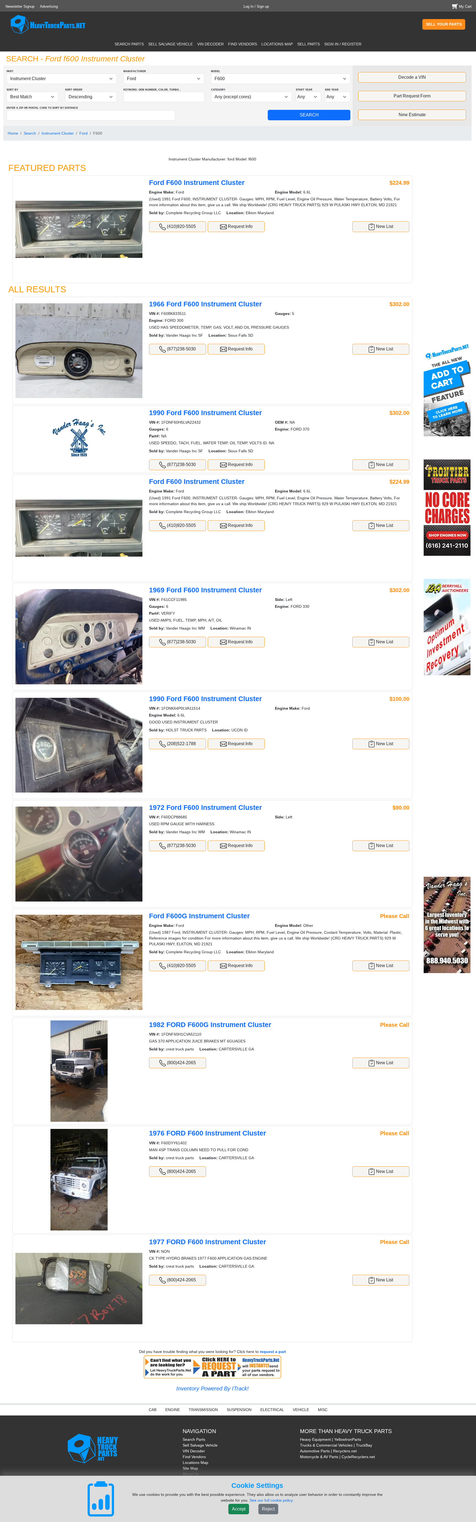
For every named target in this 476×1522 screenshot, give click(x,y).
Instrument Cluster (58, 133)
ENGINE (172, 1409)
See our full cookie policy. (272, 1500)
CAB (152, 1409)
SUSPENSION (239, 1409)
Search (30, 133)
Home (13, 133)
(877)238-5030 (181, 349)
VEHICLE (301, 1409)
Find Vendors (194, 1457)
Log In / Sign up (256, 6)
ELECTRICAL (272, 1409)
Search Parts (194, 1439)
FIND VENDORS (242, 44)
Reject (268, 1509)
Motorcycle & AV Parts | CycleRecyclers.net (337, 1457)
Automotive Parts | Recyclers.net (328, 1451)
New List (384, 226)
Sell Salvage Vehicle (200, 1445)
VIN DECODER (210, 44)
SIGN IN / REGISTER (342, 44)
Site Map (190, 1468)
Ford (83, 133)
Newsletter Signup (20, 6)
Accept (238, 1509)
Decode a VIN (412, 77)
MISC (323, 1409)
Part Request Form (412, 96)
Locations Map (195, 1462)
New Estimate (412, 114)
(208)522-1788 (181, 743)
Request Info (240, 226)
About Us (191, 1474)
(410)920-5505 (181, 226)
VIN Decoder (194, 1451)
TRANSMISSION (203, 1409)
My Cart (465, 6)
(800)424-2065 (181, 1062)
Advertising (49, 6)
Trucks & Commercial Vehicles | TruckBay (336, 1445)
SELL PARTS (308, 44)
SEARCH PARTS (129, 44)
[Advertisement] (448, 244)
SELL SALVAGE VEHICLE (170, 44)
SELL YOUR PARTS (444, 24)
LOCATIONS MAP (277, 44)
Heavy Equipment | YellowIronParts (330, 1439)
